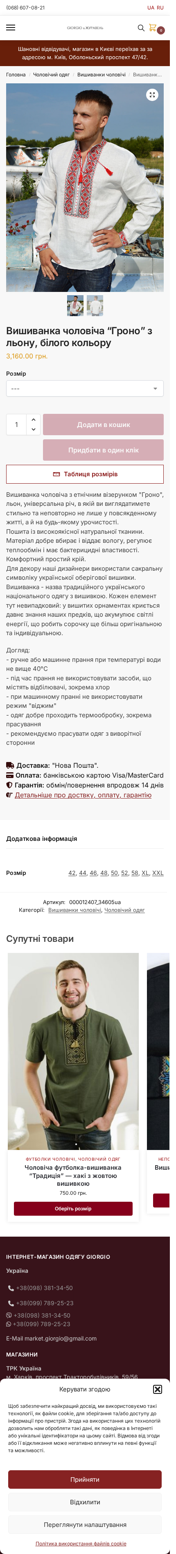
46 (93, 872)
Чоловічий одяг (51, 74)
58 (134, 872)
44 (82, 872)
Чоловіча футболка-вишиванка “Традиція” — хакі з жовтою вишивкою (73, 1175)
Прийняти (84, 1479)
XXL (158, 872)
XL (145, 872)
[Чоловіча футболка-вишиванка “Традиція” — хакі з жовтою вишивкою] (73, 1051)
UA (150, 8)
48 (104, 872)
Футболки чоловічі (50, 1159)
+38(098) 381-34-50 (44, 1287)
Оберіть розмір (73, 1208)
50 (114, 872)
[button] (157, 1389)
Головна (16, 74)
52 (124, 872)
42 (72, 872)
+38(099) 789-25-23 (45, 1302)
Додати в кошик (103, 424)
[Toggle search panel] (141, 28)
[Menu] (18, 28)
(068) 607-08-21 (25, 8)
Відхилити (85, 1502)
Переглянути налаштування (85, 1525)
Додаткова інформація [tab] (41, 838)
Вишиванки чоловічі (101, 74)
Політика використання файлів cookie (81, 1543)
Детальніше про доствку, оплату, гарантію (83, 795)
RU (160, 8)
